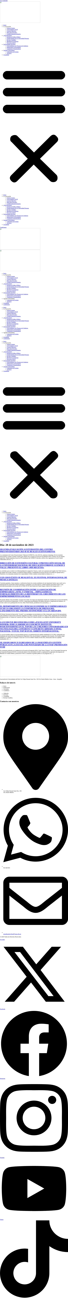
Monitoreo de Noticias (12, 41)
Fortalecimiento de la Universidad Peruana (18, 38)
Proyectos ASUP (11, 43)
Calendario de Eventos (12, 52)
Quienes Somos (11, 28)
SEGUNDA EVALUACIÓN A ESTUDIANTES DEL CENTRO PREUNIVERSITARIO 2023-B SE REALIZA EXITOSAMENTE (27, 550)
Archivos (9, 53)
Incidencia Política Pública (13, 37)
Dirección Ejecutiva (12, 32)
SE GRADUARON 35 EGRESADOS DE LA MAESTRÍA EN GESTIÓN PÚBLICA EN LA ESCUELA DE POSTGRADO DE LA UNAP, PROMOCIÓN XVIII (33, 644)
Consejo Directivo (11, 31)
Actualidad (6, 55)
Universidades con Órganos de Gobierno (17, 46)
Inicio (4, 25)
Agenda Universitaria (9, 50)
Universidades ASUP (12, 29)
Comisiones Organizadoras (14, 49)
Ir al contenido (4, 0)
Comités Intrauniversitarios (14, 34)
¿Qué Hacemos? (7, 35)
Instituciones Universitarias (14, 47)
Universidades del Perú (9, 44)
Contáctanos (6, 304)
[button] (34, 125)
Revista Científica (11, 40)
